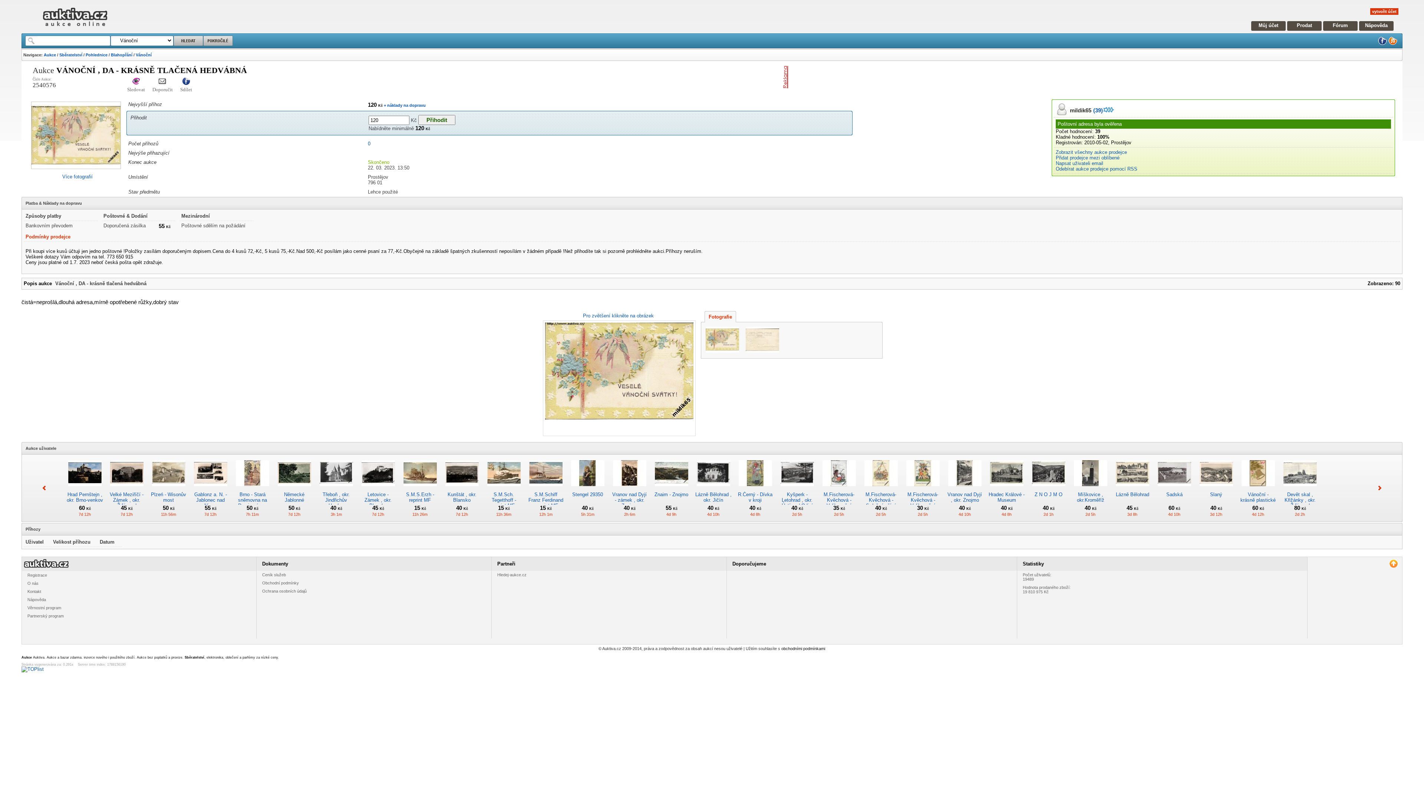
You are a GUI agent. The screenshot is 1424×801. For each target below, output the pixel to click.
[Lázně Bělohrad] (1132, 489)
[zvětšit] (618, 378)
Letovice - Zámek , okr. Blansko (378, 500)
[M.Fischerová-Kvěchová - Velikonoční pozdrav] (839, 489)
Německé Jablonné (294, 497)
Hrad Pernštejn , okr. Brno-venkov (85, 497)
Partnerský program (45, 616)
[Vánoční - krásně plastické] (1258, 489)
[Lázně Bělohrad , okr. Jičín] (713, 489)
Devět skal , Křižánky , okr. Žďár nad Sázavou (1300, 503)
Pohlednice (97, 55)
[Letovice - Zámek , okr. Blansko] (378, 489)
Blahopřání (121, 55)
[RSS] (1392, 43)
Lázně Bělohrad (1132, 494)
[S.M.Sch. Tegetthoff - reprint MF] (504, 489)
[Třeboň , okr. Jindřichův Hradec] (336, 489)
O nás (33, 583)
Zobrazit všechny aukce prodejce (1091, 152)
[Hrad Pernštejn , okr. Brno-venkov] (85, 489)
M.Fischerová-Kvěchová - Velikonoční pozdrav (839, 503)
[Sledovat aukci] (136, 82)
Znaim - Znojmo (671, 494)
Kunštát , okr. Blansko (462, 497)
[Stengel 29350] (588, 489)
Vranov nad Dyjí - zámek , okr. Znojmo (629, 500)
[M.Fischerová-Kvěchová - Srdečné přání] (881, 489)
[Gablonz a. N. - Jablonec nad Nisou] (210, 489)
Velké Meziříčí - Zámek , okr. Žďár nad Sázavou (127, 503)
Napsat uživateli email (1079, 163)
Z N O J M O (1048, 494)
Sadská (1174, 494)
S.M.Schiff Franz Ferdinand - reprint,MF (545, 500)
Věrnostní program (44, 608)
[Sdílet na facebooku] (186, 82)
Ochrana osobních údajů (284, 591)
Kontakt (34, 591)
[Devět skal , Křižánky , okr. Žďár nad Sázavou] (1300, 489)
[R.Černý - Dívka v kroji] (755, 489)
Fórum (1340, 25)
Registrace (37, 575)
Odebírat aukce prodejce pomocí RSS (1096, 169)
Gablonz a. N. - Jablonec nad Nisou (210, 500)
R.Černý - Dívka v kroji (755, 497)
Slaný (1216, 494)
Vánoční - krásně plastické (1258, 497)
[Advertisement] (878, 77)
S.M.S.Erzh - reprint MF (420, 497)
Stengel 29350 (587, 494)
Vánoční (144, 55)
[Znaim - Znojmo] (671, 489)
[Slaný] (1216, 489)
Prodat (1304, 25)
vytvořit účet (1384, 11)
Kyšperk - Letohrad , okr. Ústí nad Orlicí (797, 500)
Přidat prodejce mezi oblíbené (1088, 158)
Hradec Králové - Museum (1007, 497)
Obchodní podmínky (280, 583)
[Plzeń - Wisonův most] (169, 489)
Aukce (50, 55)
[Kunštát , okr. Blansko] (462, 489)
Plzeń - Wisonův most (168, 497)
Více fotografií (77, 176)
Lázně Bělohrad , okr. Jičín (713, 497)
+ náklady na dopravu (404, 105)
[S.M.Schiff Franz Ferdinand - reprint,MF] (546, 489)
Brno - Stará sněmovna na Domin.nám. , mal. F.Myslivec (252, 503)
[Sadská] (1174, 489)
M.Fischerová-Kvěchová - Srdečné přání (881, 500)
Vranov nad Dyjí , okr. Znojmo (964, 497)
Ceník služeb (274, 575)
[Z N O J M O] (1049, 489)
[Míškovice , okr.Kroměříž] (1090, 489)
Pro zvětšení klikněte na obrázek (618, 316)
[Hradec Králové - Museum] (1007, 489)
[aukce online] (75, 28)
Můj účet (1268, 25)
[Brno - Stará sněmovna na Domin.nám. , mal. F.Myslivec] (252, 489)
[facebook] (1382, 43)
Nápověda (1376, 25)
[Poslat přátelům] (162, 82)
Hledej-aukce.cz (512, 575)
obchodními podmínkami (803, 648)
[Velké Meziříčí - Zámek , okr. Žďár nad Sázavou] (127, 489)
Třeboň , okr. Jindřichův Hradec (336, 500)
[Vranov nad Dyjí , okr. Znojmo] (965, 489)
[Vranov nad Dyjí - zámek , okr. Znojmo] (630, 489)
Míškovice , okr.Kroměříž (1090, 497)
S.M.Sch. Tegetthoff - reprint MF (504, 500)
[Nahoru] (1393, 564)
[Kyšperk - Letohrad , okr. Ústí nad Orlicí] (797, 489)
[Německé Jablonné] (294, 489)
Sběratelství (70, 55)
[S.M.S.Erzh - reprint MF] (420, 489)
